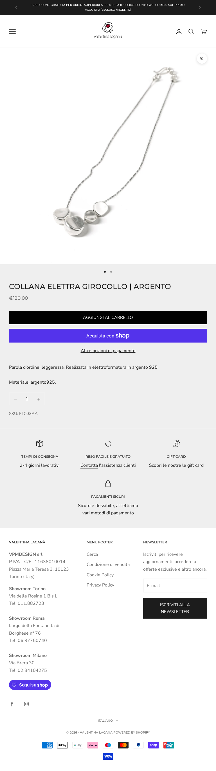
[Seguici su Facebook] (12, 704)
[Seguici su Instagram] (26, 704)
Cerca (92, 554)
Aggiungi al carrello (108, 317)
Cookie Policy (100, 575)
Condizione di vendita (108, 564)
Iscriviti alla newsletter (175, 608)
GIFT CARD (176, 456)
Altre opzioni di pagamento (108, 351)
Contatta (89, 465)
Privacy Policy (100, 585)
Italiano (105, 721)
